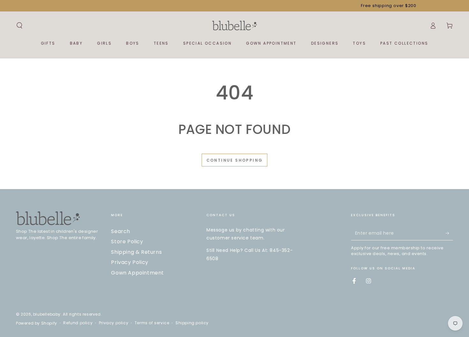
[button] (19, 25)
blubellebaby (47, 314)
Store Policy (127, 241)
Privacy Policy (129, 262)
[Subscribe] (449, 233)
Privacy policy (113, 323)
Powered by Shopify (36, 323)
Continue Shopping (234, 160)
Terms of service (152, 323)
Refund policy (78, 323)
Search (120, 231)
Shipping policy (192, 323)
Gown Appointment (137, 272)
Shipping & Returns (136, 252)
